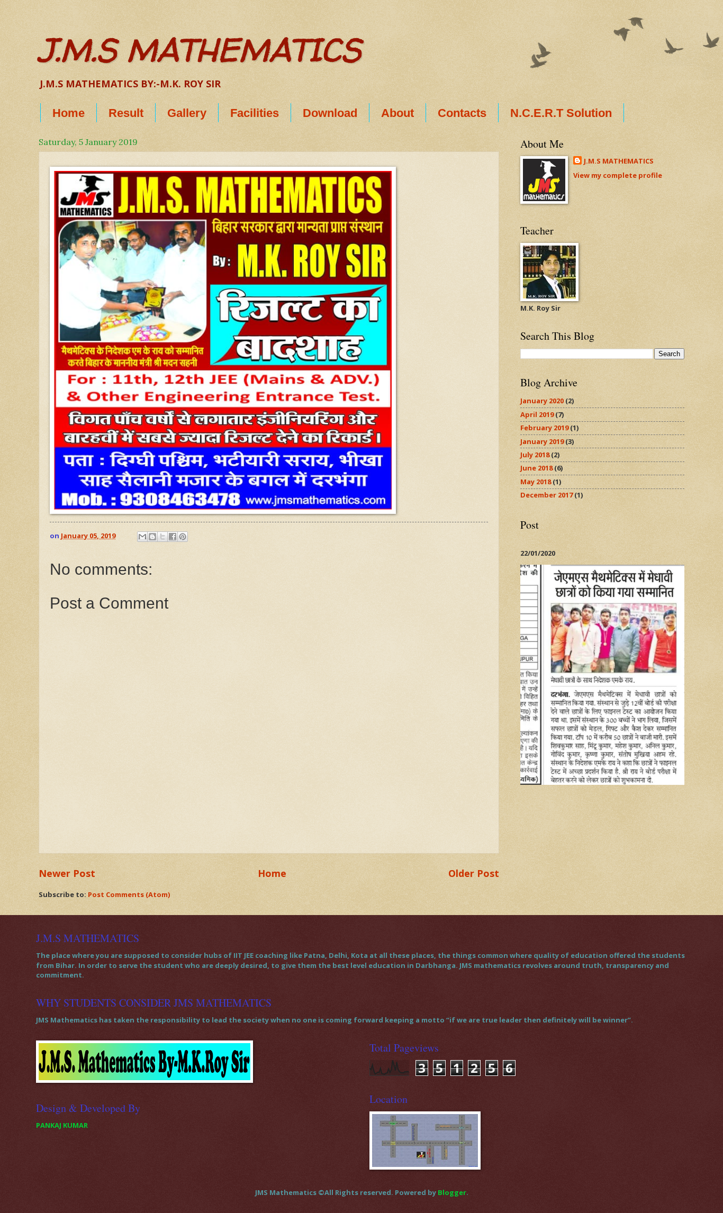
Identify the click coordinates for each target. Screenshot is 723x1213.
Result (126, 113)
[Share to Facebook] (172, 536)
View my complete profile (617, 175)
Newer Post (67, 873)
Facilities (254, 113)
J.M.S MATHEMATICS (200, 49)
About (397, 113)
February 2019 (544, 427)
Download (330, 113)
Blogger (452, 1192)
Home (68, 113)
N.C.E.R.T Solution (561, 113)
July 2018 (534, 454)
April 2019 (537, 414)
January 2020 (542, 400)
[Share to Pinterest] (182, 536)
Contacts (462, 113)
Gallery (186, 113)
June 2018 (536, 468)
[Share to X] (162, 536)
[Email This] (142, 536)
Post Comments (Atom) (129, 894)
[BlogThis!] (152, 536)
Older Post (473, 873)
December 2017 (546, 495)
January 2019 (542, 441)
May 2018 (535, 481)
